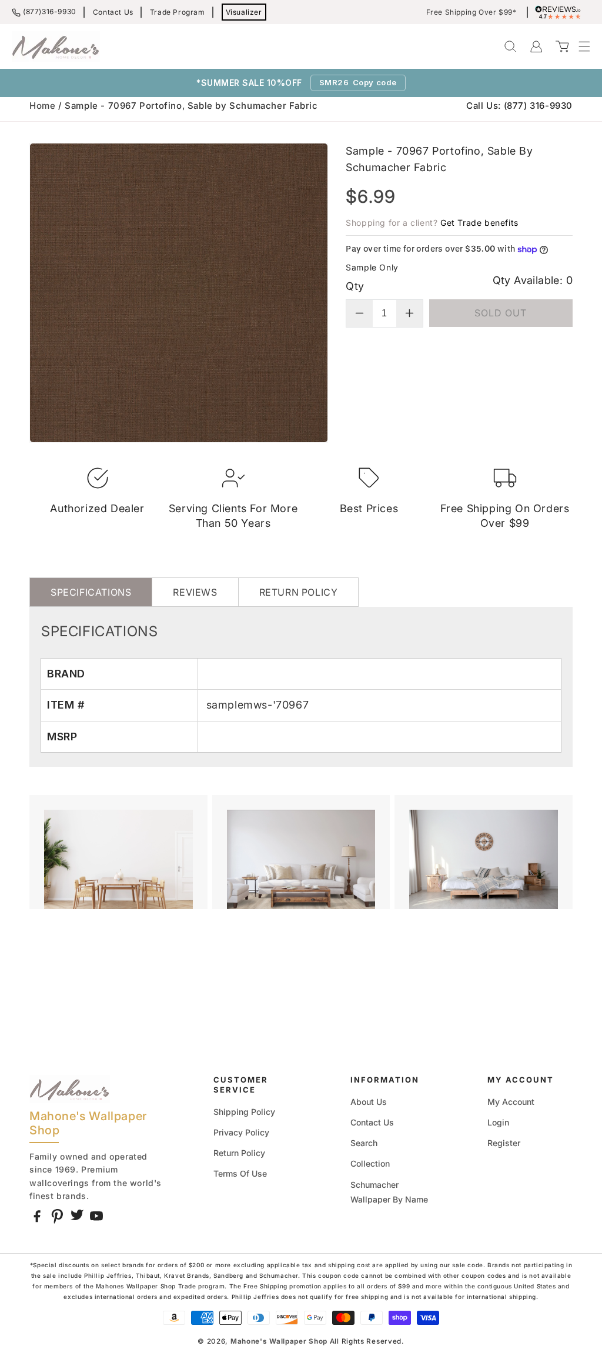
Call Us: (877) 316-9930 (519, 105)
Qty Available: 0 (533, 280)
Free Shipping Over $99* (471, 12)
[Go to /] (56, 46)
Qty (355, 286)
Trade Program (177, 12)
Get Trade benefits (479, 223)
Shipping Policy (244, 1112)
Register (503, 1143)
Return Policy (239, 1153)
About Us (368, 1102)
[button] (578, 46)
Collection (370, 1163)
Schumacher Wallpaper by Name (389, 1192)
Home (42, 105)
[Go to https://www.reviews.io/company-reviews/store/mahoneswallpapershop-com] (560, 12)
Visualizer (244, 12)
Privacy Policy (241, 1132)
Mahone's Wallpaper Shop (278, 1341)
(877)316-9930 (49, 11)
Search (363, 1143)
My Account (510, 1102)
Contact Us (113, 12)
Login (498, 1122)
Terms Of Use (240, 1173)
